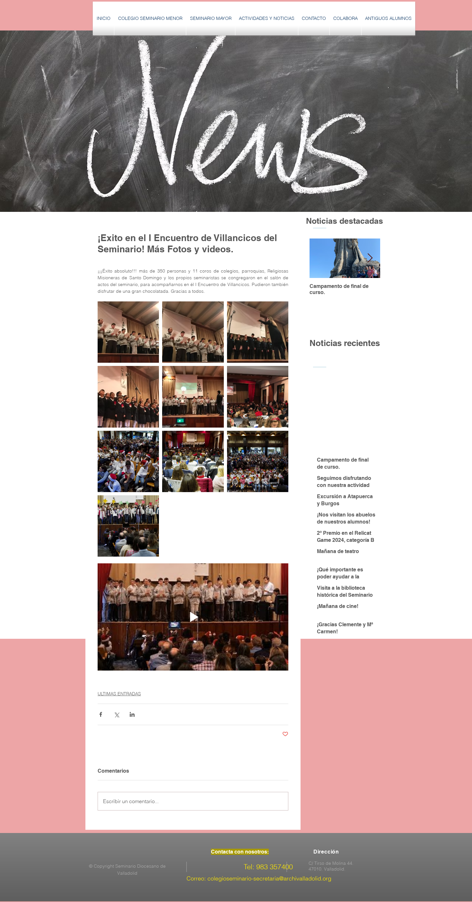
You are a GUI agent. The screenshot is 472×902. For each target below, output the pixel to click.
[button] (150, 18)
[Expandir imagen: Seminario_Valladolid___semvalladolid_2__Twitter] (128, 526)
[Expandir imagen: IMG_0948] (128, 396)
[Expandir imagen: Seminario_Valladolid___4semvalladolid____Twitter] (192, 461)
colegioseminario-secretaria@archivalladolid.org (269, 878)
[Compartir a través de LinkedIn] (132, 714)
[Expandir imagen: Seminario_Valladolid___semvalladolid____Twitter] (257, 461)
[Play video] (193, 617)
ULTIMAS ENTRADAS (119, 694)
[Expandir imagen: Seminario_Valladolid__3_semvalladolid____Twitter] (128, 461)
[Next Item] (370, 258)
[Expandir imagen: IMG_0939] (192, 396)
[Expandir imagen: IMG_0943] (192, 332)
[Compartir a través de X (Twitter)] (116, 714)
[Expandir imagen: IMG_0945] (257, 332)
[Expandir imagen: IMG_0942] (128, 332)
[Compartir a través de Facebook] (101, 714)
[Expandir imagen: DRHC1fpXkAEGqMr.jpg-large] (257, 396)
